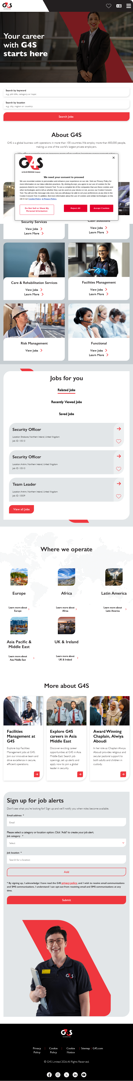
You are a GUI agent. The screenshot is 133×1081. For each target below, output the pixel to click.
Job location (14, 852)
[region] (66, 187)
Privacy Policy (38, 1050)
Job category (15, 836)
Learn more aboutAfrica (65, 609)
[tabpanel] (66, 468)
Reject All (75, 208)
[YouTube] (83, 1074)
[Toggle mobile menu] (128, 5)
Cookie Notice (70, 1050)
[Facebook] (49, 1074)
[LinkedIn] (75, 1074)
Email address (15, 815)
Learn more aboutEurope (18, 609)
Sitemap (85, 1048)
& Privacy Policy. (49, 199)
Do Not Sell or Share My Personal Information (37, 209)
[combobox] (66, 104)
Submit (66, 900)
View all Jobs (21, 509)
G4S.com (98, 1048)
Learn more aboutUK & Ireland (65, 658)
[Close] (113, 157)
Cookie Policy (54, 1050)
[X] (66, 1074)
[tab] (66, 390)
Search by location (15, 102)
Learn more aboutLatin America (113, 609)
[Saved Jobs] (109, 6)
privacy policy (69, 883)
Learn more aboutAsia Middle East (18, 658)
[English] (119, 6)
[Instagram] (57, 1074)
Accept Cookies (101, 208)
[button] (118, 441)
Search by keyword (16, 90)
